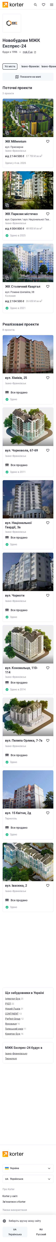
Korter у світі (9, 1196)
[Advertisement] (28, 949)
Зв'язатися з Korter (14, 1201)
